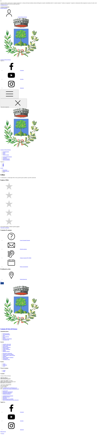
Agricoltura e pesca (6, 359)
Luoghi (4, 370)
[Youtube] (3, 164)
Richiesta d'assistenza (6, 393)
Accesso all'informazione (7, 156)
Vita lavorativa (5, 346)
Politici (4, 337)
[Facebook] (3, 163)
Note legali (5, 397)
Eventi (4, 371)
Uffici (4, 335)
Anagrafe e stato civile (7, 344)
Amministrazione (6, 171)
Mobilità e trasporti (6, 351)
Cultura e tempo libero (7, 345)
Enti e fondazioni (6, 336)
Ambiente (4, 356)
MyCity (2, 433)
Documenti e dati (6, 339)
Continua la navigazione (5, 7)
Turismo (4, 350)
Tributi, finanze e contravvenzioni (9, 355)
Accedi (1, 168)
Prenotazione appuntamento (8, 391)
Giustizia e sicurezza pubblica (8, 354)
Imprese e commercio (6, 347)
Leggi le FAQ (5, 390)
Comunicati (5, 364)
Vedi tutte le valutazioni (4, 227)
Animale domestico (6, 158)
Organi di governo (6, 333)
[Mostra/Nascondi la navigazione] (9, 94)
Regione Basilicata (3, 8)
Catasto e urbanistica (6, 349)
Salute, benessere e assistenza (8, 357)
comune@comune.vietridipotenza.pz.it (10, 387)
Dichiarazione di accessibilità (8, 398)
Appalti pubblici (6, 348)
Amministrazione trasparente (8, 395)
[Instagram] (3, 166)
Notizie (4, 363)
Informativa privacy (6, 396)
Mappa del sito (3, 431)
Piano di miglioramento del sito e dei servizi (11, 399)
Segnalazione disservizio (7, 392)
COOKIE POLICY (4, 5)
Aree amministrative (6, 334)
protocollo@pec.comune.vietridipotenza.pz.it (11, 388)
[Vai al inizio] (0, 281)
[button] (6, 151)
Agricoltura (5, 157)
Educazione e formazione (7, 353)
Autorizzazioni (5, 358)
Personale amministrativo (7, 338)
